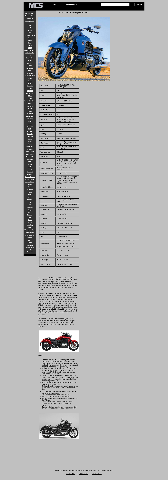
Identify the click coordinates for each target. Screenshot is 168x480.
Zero (29, 240)
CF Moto (30, 73)
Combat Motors (30, 75)
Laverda (30, 134)
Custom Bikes (30, 16)
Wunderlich (30, 232)
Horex (30, 111)
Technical (30, 245)
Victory (30, 212)
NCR (29, 161)
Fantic (30, 88)
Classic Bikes (29, 13)
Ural (30, 204)
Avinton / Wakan (29, 35)
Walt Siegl (30, 225)
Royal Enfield (29, 182)
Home (55, 4)
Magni (30, 139)
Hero (29, 103)
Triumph (30, 199)
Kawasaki (30, 126)
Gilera (30, 96)
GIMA (30, 98)
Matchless (29, 146)
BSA (29, 55)
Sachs (30, 184)
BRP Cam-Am (29, 53)
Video (30, 242)
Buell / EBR (30, 58)
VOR (29, 217)
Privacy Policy (97, 474)
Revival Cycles (30, 177)
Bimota (30, 45)
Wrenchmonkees (29, 230)
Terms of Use (83, 474)
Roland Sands (30, 179)
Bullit (30, 60)
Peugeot (30, 172)
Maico (30, 141)
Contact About (70, 474)
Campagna (29, 68)
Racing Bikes (29, 21)
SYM (29, 197)
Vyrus (30, 222)
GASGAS (30, 91)
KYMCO (29, 131)
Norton (30, 164)
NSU (29, 167)
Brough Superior (29, 50)
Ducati (30, 83)
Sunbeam (30, 189)
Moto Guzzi (30, 151)
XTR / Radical (29, 235)
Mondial (30, 149)
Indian (30, 121)
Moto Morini (30, 154)
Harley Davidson (29, 101)
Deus (30, 81)
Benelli (30, 40)
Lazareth (30, 136)
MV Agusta (29, 156)
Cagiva (30, 65)
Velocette (30, 207)
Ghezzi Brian (30, 93)
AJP (30, 25)
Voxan (30, 220)
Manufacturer (71, 4)
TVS (30, 202)
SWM (30, 194)
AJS (30, 27)
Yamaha (29, 237)
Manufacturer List (29, 248)
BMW (30, 48)
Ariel (29, 32)
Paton (30, 169)
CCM (29, 70)
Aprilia (30, 30)
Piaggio (29, 174)
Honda (30, 108)
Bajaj (30, 38)
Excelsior (30, 86)
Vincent (29, 215)
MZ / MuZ (30, 159)
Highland (30, 106)
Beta (29, 43)
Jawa (30, 124)
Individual (30, 18)
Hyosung (30, 118)
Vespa (30, 210)
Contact (29, 252)
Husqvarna (29, 116)
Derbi (30, 78)
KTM (29, 129)
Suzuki (30, 192)
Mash (30, 144)
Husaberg (30, 113)
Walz (29, 227)
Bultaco (29, 63)
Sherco (30, 187)
